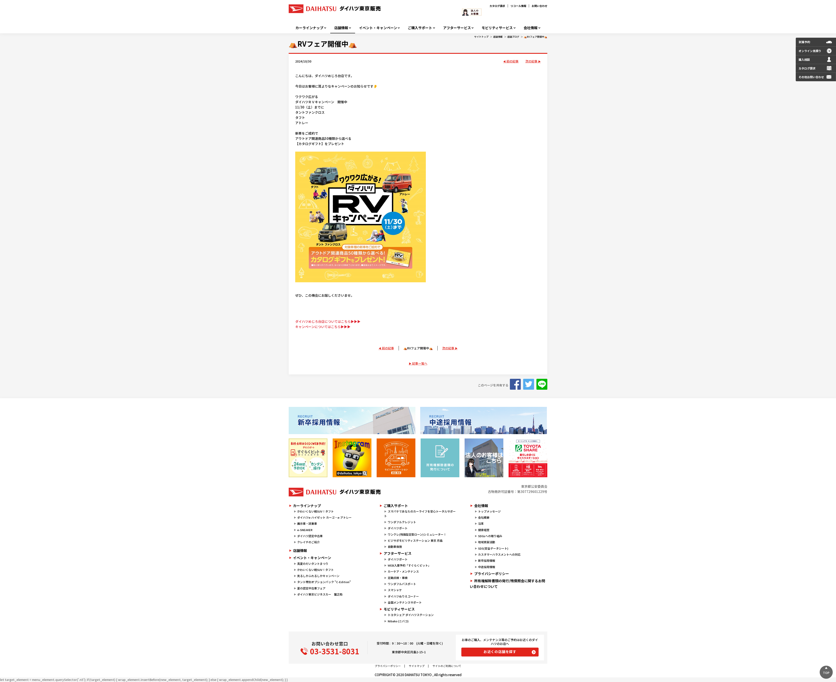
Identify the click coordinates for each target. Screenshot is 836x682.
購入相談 (804, 60)
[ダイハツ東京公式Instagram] (352, 457)
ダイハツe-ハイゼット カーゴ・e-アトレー (324, 517)
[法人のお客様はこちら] (484, 457)
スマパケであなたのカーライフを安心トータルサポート (419, 513)
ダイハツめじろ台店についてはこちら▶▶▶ (328, 321)
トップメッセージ (489, 511)
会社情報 (531, 27)
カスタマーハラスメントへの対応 (499, 554)
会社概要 (483, 517)
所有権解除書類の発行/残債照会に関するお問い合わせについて (507, 583)
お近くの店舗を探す (500, 651)
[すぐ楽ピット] (308, 457)
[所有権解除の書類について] (440, 457)
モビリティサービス (497, 27)
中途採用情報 (486, 567)
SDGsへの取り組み (490, 536)
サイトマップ (417, 666)
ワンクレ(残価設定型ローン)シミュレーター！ (417, 534)
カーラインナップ (309, 27)
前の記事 (512, 61)
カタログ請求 (497, 6)
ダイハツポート (398, 528)
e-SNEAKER (304, 530)
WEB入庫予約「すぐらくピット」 (409, 565)
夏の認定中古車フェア (311, 588)
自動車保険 (395, 547)
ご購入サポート (420, 27)
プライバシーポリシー (491, 573)
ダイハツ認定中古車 (310, 536)
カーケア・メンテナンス (403, 571)
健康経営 (483, 530)
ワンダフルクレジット (402, 522)
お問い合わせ (539, 6)
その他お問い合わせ (811, 77)
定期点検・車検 (398, 578)
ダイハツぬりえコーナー (403, 596)
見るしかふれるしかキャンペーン (318, 576)
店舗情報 (341, 27)
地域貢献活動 (486, 542)
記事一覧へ (419, 363)
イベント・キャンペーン (378, 27)
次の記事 (531, 61)
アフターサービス (457, 27)
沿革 (481, 523)
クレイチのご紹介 (308, 542)
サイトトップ (481, 36)
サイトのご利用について (447, 666)
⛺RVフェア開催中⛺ (535, 36)
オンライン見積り (810, 51)
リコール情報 (518, 6)
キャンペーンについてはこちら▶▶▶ (323, 326)
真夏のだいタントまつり (312, 564)
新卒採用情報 (486, 560)
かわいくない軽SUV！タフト (315, 511)
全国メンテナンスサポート (405, 602)
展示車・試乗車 (307, 523)
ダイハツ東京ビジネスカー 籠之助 (319, 594)
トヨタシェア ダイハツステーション (411, 615)
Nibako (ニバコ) (398, 621)
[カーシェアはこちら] (528, 457)
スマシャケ (395, 590)
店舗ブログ (513, 36)
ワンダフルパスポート (402, 584)
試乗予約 (804, 42)
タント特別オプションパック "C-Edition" (324, 582)
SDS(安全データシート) (493, 548)
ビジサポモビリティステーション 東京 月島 (415, 540)
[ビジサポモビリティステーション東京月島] (396, 457)
